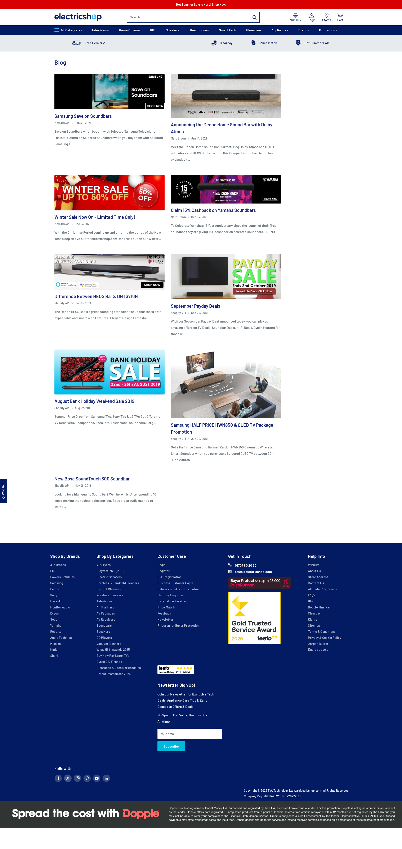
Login (161, 565)
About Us (314, 571)
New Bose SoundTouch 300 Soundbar (92, 478)
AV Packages (106, 613)
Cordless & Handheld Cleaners (118, 583)
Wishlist (314, 565)
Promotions (328, 30)
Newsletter (165, 619)
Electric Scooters (109, 577)
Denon (54, 589)
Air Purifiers (105, 607)
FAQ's (311, 595)
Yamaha (55, 625)
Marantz (56, 601)
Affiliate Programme (322, 589)
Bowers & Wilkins (62, 577)
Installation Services (172, 601)
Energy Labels (318, 649)
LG (52, 571)
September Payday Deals (195, 306)
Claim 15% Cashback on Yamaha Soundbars (213, 210)
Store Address (318, 577)
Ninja (54, 649)
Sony (53, 595)
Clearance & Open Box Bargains (119, 668)
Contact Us (316, 583)
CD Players (104, 637)
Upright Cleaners (109, 589)
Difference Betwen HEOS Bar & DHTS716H (96, 296)
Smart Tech (227, 30)
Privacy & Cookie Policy (324, 637)
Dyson (54, 613)
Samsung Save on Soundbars (83, 116)
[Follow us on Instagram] (77, 779)
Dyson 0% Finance (109, 661)
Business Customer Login (175, 583)
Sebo (53, 619)
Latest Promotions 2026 (114, 674)
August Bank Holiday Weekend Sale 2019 (94, 401)
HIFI (153, 30)
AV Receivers (106, 619)
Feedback (164, 613)
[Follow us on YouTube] (96, 779)
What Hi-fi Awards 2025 (113, 649)
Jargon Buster (318, 643)
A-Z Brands (58, 565)
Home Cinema (129, 30)
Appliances (279, 30)
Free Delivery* (95, 43)
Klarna (312, 619)
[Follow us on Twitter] (68, 779)
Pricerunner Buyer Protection (178, 625)
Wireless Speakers (110, 595)
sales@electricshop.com (253, 572)
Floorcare (253, 30)
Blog (311, 601)
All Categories (71, 30)
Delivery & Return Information (178, 589)
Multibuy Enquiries (170, 595)
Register (163, 571)
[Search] (254, 17)
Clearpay (226, 43)
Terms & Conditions (321, 631)
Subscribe (171, 746)
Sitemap (314, 625)
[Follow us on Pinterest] (87, 779)
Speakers (173, 30)
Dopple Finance (319, 607)
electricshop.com (309, 790)
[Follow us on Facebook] (58, 779)
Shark (54, 655)
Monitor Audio (60, 607)
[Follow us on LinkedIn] (106, 779)
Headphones (199, 30)
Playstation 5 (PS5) (110, 571)
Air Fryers (103, 565)
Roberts (56, 631)
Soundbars (104, 625)
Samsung (56, 583)
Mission (55, 643)
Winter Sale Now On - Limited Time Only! (94, 217)
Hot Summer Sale (317, 43)
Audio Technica (61, 637)
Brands (303, 30)
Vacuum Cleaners (109, 643)
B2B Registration (169, 577)
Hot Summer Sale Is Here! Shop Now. (201, 4)
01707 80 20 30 (245, 565)
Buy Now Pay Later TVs (113, 655)
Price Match (268, 43)
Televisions (100, 30)
